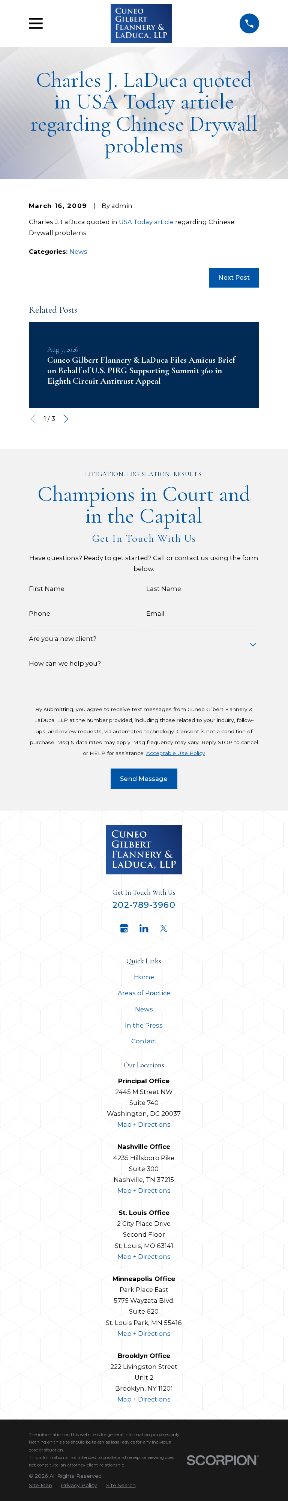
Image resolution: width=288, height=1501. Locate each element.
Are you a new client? (62, 638)
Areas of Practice (144, 993)
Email (155, 613)
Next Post (234, 277)
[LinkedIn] (144, 928)
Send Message (144, 778)
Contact (144, 1041)
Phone (39, 613)
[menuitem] (40, 1485)
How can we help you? (65, 663)
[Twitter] (163, 928)
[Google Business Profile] (124, 928)
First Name (46, 588)
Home (144, 977)
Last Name (163, 588)
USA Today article (146, 222)
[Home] (141, 23)
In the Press (144, 1025)
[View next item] (66, 418)
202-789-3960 (143, 905)
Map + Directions (144, 1124)
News (78, 251)
